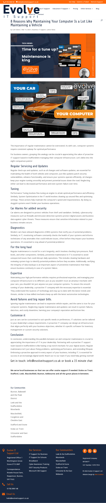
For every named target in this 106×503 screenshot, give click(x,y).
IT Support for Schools (38, 457)
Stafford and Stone (19, 424)
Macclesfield (30, 373)
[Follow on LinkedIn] (95, 451)
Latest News (51, 30)
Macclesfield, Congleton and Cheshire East (17, 417)
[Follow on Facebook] (85, 451)
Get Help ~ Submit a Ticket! (79, 2)
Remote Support (97, 2)
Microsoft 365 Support (38, 471)
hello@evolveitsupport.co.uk (18, 498)
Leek (21, 373)
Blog (97, 9)
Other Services (86, 9)
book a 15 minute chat (78, 361)
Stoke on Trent (85, 370)
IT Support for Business (38, 454)
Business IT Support (43, 9)
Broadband (33, 461)
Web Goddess (99, 474)
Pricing (75, 9)
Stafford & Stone (62, 464)
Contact (41, 14)
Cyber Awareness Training (39, 464)
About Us (31, 14)
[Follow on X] (90, 451)
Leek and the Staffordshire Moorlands (16, 406)
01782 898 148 (12, 488)
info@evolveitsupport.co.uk (44, 361)
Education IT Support (60, 9)
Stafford (14, 373)
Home (30, 9)
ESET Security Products (38, 467)
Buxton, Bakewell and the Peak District (18, 395)
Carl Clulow (16, 30)
